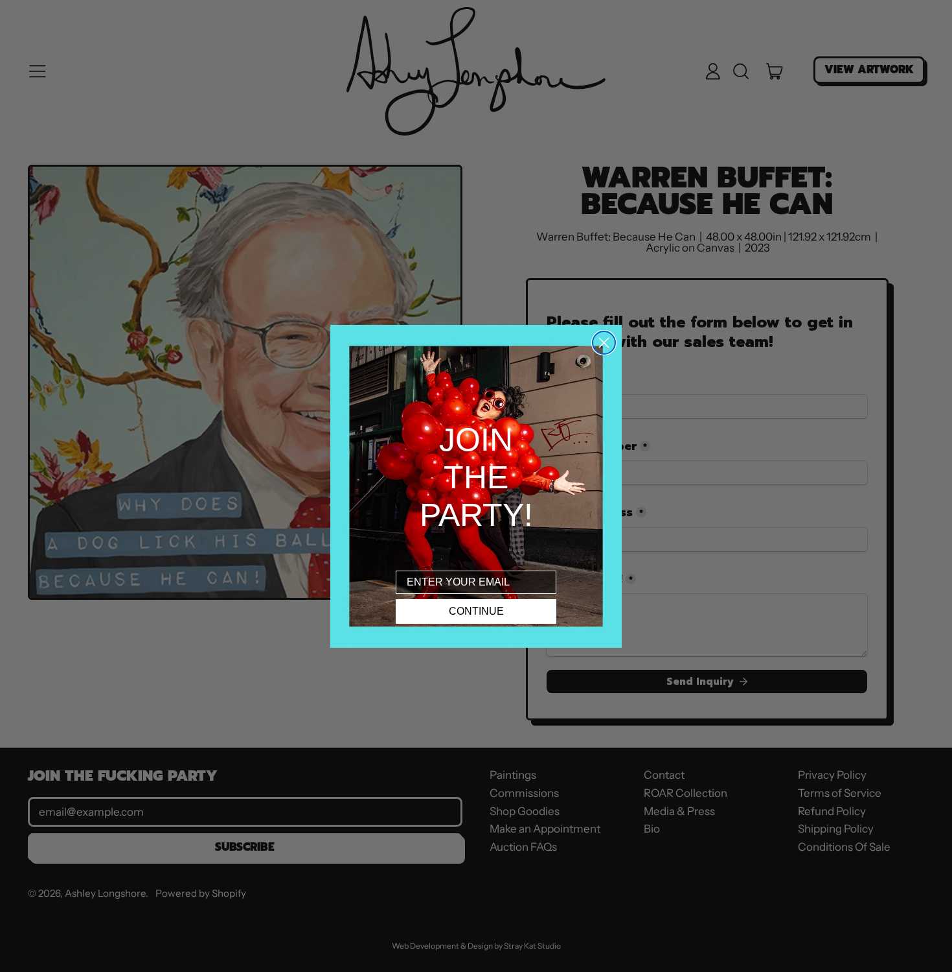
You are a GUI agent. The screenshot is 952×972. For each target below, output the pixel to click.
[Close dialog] (604, 342)
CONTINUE (476, 611)
